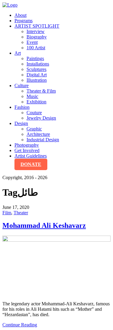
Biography (37, 36)
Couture (34, 112)
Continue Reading (19, 324)
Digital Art (37, 74)
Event (32, 42)
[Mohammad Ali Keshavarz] (56, 266)
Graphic (34, 128)
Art (17, 53)
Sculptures (36, 69)
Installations (38, 63)
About (20, 15)
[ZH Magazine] (9, 5)
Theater (21, 212)
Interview (36, 31)
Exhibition (36, 101)
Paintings (35, 58)
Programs (23, 20)
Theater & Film (41, 90)
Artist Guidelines (30, 155)
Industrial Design (43, 139)
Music (32, 96)
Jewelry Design (41, 118)
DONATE (30, 164)
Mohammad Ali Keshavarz (44, 225)
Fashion (22, 107)
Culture (21, 85)
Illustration (37, 80)
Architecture (38, 134)
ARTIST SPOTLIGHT (36, 26)
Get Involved (26, 150)
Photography (26, 145)
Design (21, 123)
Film (6, 212)
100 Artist (36, 47)
